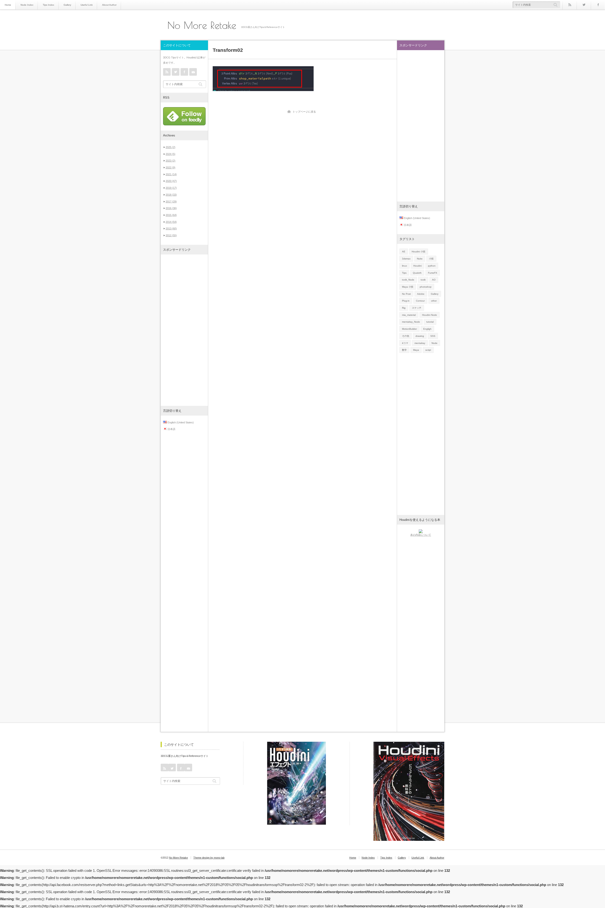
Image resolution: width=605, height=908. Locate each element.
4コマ (405, 343)
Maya (416, 350)
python (432, 265)
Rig (404, 308)
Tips (404, 273)
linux (404, 265)
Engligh (427, 329)
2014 (171, 221)
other (434, 300)
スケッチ (416, 308)
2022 (170, 167)
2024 (170, 154)
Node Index (27, 5)
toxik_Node (408, 279)
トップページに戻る (304, 111)
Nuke (420, 258)
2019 (171, 187)
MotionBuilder (409, 329)
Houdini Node (429, 315)
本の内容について (420, 534)
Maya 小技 (407, 286)
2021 (171, 174)
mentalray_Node (411, 321)
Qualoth (417, 273)
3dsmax (406, 258)
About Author (109, 5)
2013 (171, 228)
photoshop (426, 286)
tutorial (430, 321)
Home (8, 5)
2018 (171, 194)
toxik (423, 279)
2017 (171, 201)
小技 (431, 258)
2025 (170, 147)
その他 (405, 336)
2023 (170, 160)
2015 (171, 215)
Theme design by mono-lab (209, 857)
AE (403, 251)
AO (434, 279)
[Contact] (193, 72)
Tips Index (48, 5)
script (428, 350)
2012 (171, 235)
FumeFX (432, 273)
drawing (419, 336)
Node (434, 343)
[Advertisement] (184, 330)
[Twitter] (584, 4)
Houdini (417, 265)
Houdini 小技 (418, 251)
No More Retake (202, 25)
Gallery (67, 5)
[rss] (569, 4)
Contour (420, 300)
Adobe (420, 294)
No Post (406, 294)
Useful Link (87, 5)
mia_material (409, 315)
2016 (171, 208)
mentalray (420, 343)
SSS (432, 336)
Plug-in (406, 300)
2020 (171, 181)
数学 (404, 350)
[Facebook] (598, 4)
